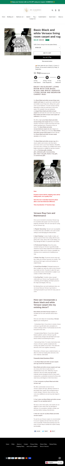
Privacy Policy (34, 444)
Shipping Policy (20, 446)
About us (19, 444)
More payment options (47, 61)
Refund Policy (53, 444)
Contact (26, 444)
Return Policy (43, 444)
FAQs (13, 444)
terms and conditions (32, 446)
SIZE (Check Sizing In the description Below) (45, 44)
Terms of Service (44, 446)
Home (7, 444)
